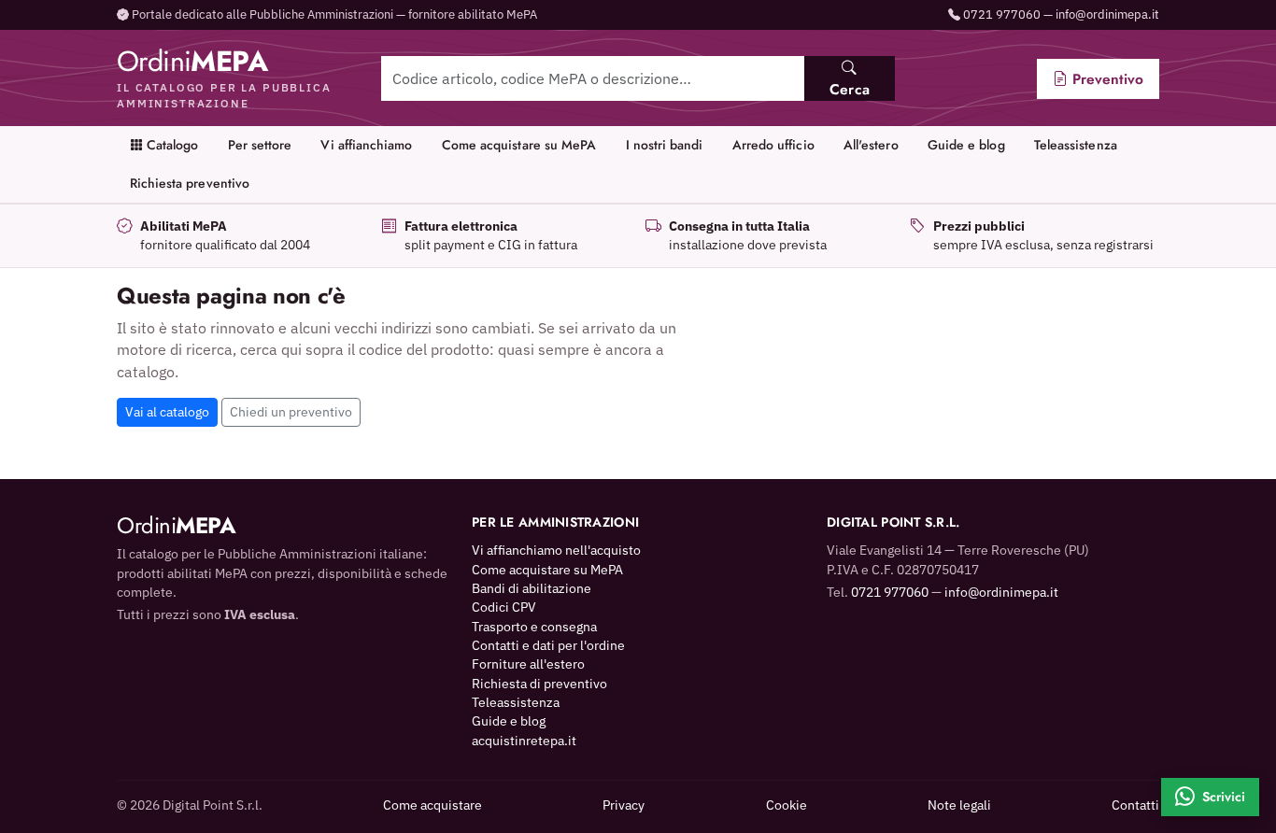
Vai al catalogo (167, 411)
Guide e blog (966, 144)
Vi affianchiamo (366, 144)
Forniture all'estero (528, 664)
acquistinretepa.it (524, 740)
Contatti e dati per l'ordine (548, 645)
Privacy (624, 805)
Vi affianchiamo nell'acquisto (556, 550)
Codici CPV (504, 607)
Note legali (959, 805)
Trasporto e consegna (534, 626)
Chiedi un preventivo (291, 411)
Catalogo (171, 144)
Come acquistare (432, 805)
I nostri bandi (664, 144)
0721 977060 (1002, 14)
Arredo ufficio (773, 144)
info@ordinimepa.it (1107, 14)
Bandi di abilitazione (531, 588)
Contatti (1135, 805)
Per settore (260, 144)
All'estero (871, 144)
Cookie (786, 805)
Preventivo (1105, 79)
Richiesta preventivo (189, 183)
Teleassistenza (1075, 144)
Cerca (849, 89)
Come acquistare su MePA (519, 144)
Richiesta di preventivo (539, 683)
